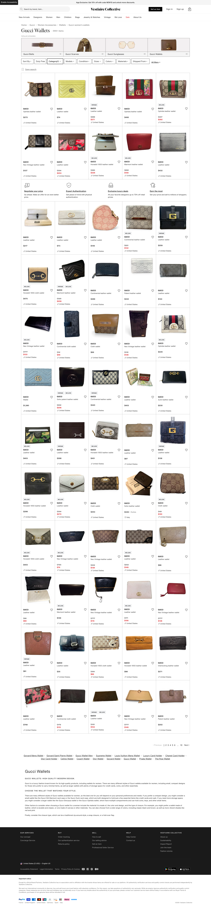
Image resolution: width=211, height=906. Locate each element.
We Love (118, 17)
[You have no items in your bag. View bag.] (189, 9)
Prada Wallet (145, 758)
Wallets (62, 24)
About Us (137, 17)
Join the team (165, 847)
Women (49, 17)
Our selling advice (99, 840)
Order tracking (64, 837)
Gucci (32, 24)
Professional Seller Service (103, 847)
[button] (189, 9)
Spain (56, 903)
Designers (37, 17)
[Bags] (82, 17)
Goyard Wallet (114, 758)
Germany (50, 903)
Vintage (107, 17)
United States (41, 903)
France (21, 903)
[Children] (73, 17)
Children (67, 17)
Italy (61, 903)
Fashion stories (166, 851)
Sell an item (155, 9)
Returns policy (63, 844)
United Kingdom (30, 903)
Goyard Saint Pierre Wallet (59, 755)
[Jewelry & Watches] (102, 17)
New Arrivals (24, 17)
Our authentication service (68, 840)
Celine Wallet (67, 758)
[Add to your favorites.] (51, 109)
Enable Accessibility (9, 2)
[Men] (62, 17)
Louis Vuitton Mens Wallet (127, 755)
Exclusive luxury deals (118, 191)
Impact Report (166, 844)
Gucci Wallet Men (84, 755)
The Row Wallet (162, 758)
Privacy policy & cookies (70, 869)
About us (164, 837)
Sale (128, 17)
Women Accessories (47, 24)
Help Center (131, 837)
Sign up (180, 9)
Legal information (46, 869)
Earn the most (156, 191)
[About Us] (143, 17)
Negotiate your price (33, 191)
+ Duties (132, 512)
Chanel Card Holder (175, 755)
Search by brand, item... (33, 9)
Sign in (169, 9)
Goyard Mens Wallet (33, 755)
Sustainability (165, 840)
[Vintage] (113, 17)
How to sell (96, 837)
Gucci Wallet (130, 758)
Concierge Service (27, 840)
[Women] (54, 17)
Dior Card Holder (49, 758)
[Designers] (44, 17)
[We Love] (124, 17)
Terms (57, 869)
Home (24, 24)
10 (181, 745)
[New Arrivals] (31, 17)
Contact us (130, 840)
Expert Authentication (76, 191)
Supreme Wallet (103, 755)
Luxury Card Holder (152, 755)
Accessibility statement (29, 869)
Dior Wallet (98, 758)
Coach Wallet (83, 758)
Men (58, 17)
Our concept (25, 837)
